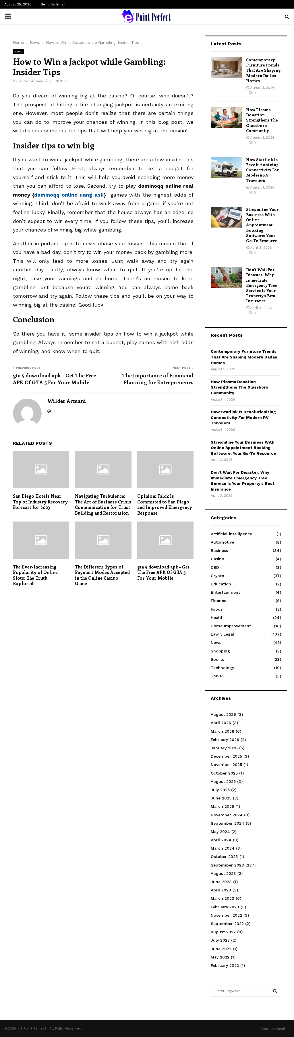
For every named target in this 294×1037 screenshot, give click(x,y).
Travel (217, 676)
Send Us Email (53, 4)
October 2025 (224, 773)
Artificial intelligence (231, 534)
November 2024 (227, 815)
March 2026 (222, 731)
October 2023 (224, 856)
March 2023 (222, 898)
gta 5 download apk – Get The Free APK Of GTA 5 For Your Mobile (54, 379)
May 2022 (220, 957)
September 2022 (227, 923)
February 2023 (225, 907)
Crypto (217, 575)
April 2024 (221, 840)
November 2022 (226, 915)
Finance (218, 600)
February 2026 (225, 739)
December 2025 (226, 756)
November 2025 (226, 764)
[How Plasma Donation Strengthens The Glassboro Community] (226, 117)
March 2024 (223, 848)
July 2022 (220, 940)
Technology (222, 667)
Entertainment (225, 592)
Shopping (220, 651)
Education (221, 584)
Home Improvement (231, 626)
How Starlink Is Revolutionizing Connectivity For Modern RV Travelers (262, 170)
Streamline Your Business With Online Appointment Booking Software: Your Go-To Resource (262, 225)
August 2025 (223, 781)
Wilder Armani (30, 81)
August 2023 (223, 873)
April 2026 (221, 722)
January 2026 (224, 748)
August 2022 (223, 932)
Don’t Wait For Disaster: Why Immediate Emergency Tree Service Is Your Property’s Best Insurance (261, 285)
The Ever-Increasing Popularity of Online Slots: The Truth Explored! (35, 575)
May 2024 (220, 831)
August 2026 (223, 714)
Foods (217, 609)
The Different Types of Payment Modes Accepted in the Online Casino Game (102, 575)
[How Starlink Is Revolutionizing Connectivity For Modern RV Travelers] (226, 167)
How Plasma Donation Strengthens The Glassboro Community (262, 120)
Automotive (222, 542)
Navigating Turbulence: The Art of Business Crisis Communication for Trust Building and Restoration (103, 504)
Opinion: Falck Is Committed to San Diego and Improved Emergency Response (164, 504)
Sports (217, 659)
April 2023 (221, 890)
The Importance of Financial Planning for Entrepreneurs (158, 379)
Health (217, 617)
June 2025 (221, 798)
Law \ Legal (222, 634)
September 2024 (227, 823)
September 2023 (227, 865)
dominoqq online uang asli (68, 195)
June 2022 (221, 948)
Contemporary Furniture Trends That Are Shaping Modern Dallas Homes (263, 70)
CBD (215, 567)
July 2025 (220, 789)
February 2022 (225, 965)
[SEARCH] (275, 991)
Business (219, 550)
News (18, 51)
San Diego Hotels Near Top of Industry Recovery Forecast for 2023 (40, 501)
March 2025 (222, 806)
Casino (217, 558)
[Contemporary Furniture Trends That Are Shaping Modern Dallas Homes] (226, 67)
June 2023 (221, 881)
